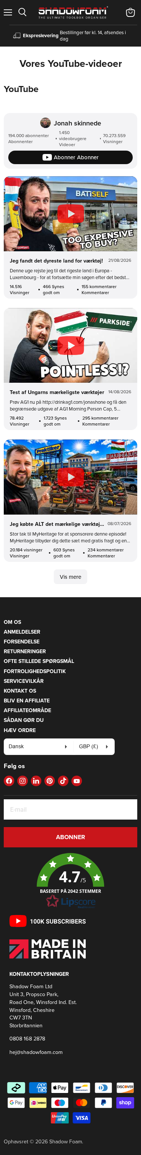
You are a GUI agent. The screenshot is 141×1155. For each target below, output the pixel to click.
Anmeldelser (22, 632)
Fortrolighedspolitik (35, 671)
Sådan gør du (24, 720)
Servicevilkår (24, 681)
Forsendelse (21, 641)
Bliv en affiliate (27, 700)
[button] (70, 881)
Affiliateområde (27, 710)
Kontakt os (20, 691)
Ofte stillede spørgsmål (39, 661)
